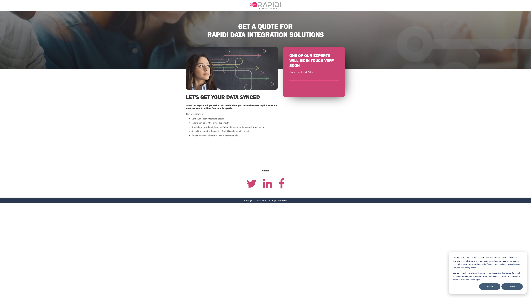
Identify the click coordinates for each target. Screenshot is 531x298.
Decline (512, 286)
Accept (490, 286)
